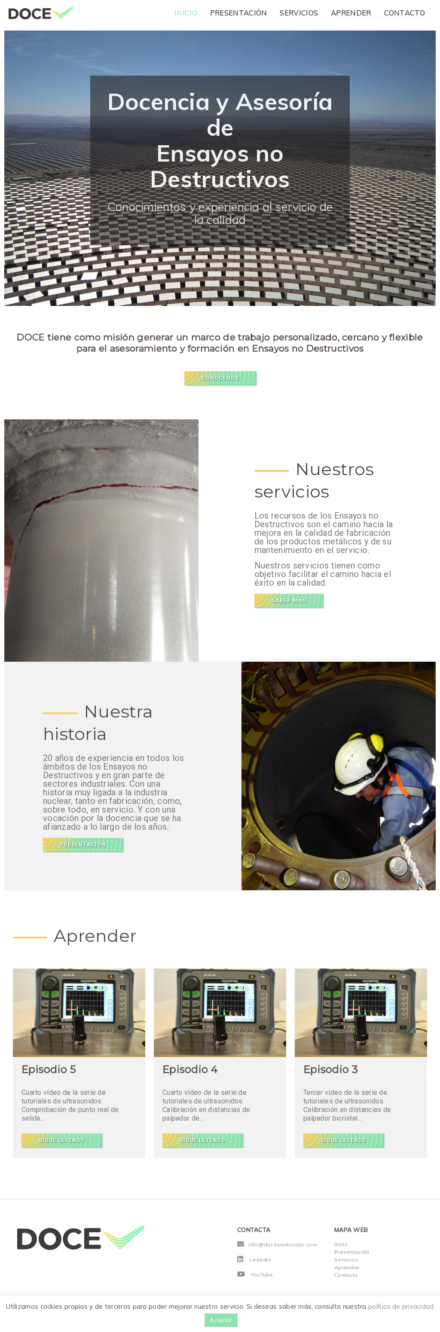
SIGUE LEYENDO (62, 1140)
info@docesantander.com (282, 1244)
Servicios (299, 12)
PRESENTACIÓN (83, 845)
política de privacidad (401, 1306)
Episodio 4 (190, 1069)
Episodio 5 (48, 1069)
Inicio (185, 12)
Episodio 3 (330, 1069)
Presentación (238, 12)
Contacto (404, 12)
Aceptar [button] (221, 1320)
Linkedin (260, 1259)
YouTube (262, 1274)
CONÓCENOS (220, 378)
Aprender (351, 12)
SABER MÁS (289, 601)
